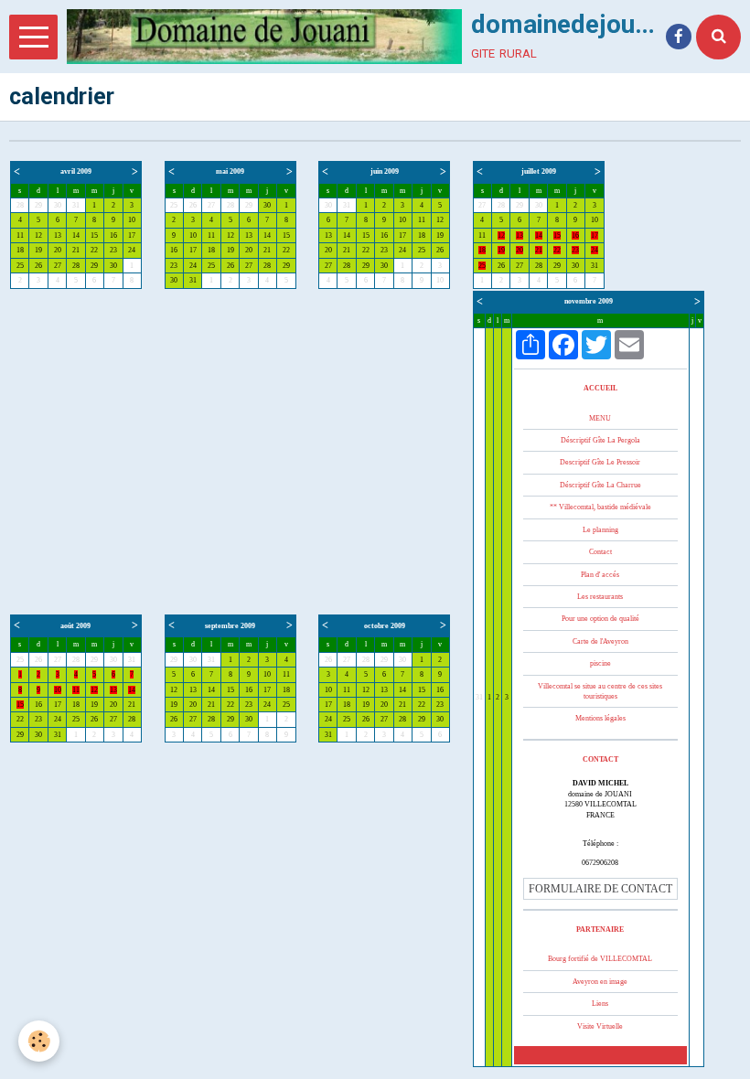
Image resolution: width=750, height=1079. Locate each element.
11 (20, 235)
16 (113, 235)
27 (57, 266)
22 (94, 250)
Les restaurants (600, 597)
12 (38, 235)
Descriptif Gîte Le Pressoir (600, 462)
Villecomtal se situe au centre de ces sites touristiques (600, 691)
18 (20, 250)
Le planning (600, 530)
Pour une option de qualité (600, 618)
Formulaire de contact (600, 888)
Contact (600, 552)
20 (57, 250)
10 (131, 220)
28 (20, 205)
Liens (600, 1003)
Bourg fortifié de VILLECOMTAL (600, 959)
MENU (600, 418)
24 (131, 250)
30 (57, 205)
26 (38, 266)
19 (38, 250)
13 (57, 235)
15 (94, 235)
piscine (600, 663)
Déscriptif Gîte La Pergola (600, 440)
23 (113, 250)
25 (20, 266)
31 (76, 205)
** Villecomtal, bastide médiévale (600, 507)
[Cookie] (38, 1041)
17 (131, 235)
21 (76, 250)
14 (76, 235)
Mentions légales (600, 718)
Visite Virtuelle (600, 1026)
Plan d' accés (600, 575)
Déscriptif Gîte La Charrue (600, 485)
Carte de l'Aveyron (600, 641)
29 (38, 205)
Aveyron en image (600, 982)
